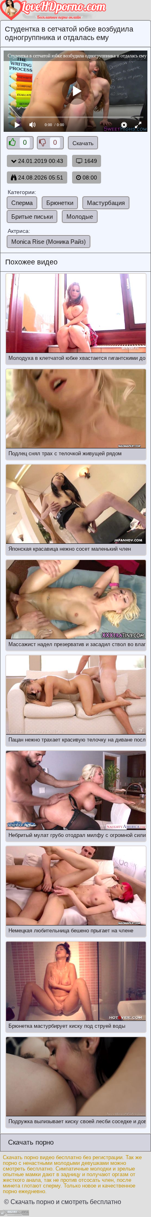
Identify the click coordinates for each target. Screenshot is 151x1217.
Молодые (79, 216)
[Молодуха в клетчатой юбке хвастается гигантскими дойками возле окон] (76, 313)
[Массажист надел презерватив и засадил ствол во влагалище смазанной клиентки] (76, 599)
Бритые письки (32, 216)
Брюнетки (59, 202)
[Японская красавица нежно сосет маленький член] (76, 504)
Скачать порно (30, 1142)
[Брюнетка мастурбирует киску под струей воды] (76, 981)
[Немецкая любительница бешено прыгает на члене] (76, 885)
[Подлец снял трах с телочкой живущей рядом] (76, 408)
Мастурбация (106, 202)
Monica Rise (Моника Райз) (48, 241)
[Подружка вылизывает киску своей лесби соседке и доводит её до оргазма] (76, 1076)
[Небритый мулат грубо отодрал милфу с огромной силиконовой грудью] (76, 790)
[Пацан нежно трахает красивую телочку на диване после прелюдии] (76, 695)
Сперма (22, 202)
